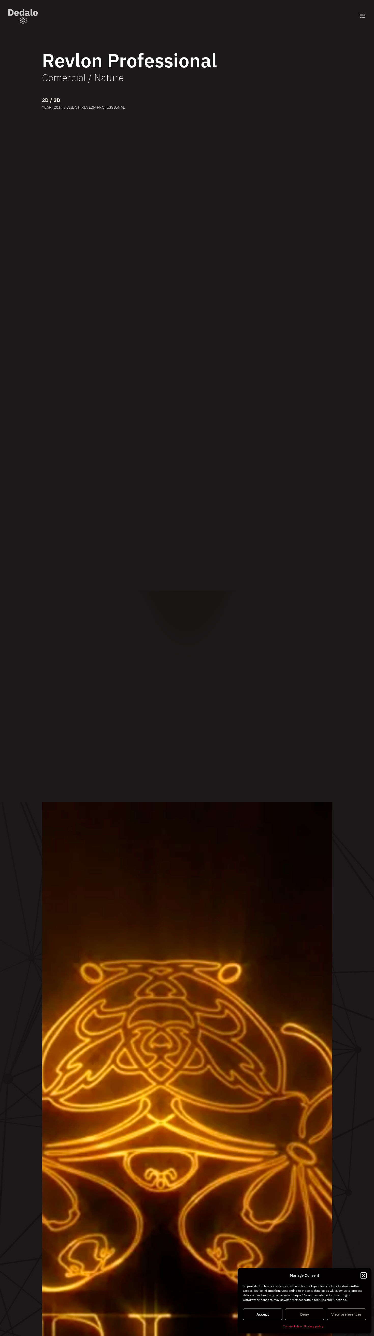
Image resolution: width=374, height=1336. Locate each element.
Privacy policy (313, 1326)
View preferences (346, 1314)
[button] (363, 1275)
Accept (262, 1314)
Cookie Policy (292, 1326)
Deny (304, 1314)
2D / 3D (51, 100)
